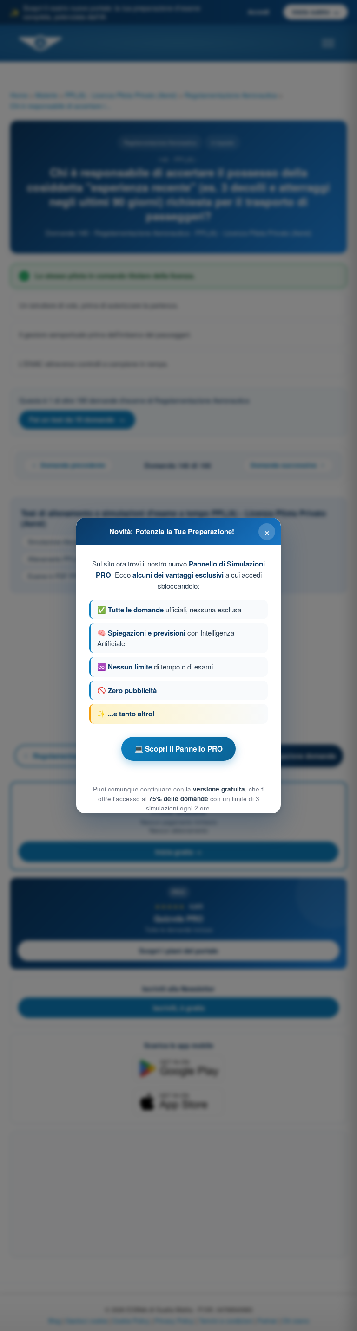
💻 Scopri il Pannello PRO (178, 749)
